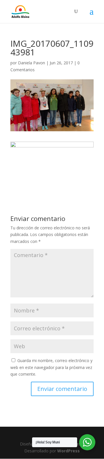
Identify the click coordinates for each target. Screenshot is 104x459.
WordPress (68, 451)
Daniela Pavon (31, 62)
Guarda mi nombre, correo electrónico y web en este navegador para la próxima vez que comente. (51, 367)
